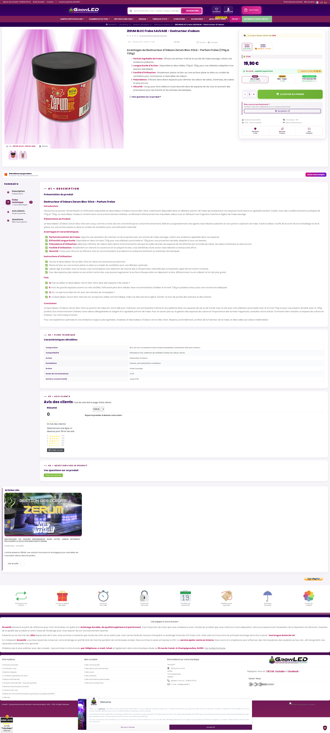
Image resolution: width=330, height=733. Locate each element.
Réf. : (130, 42)
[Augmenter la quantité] (254, 94)
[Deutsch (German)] (325, 2)
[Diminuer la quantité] (245, 94)
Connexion (310, 2)
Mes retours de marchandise (97, 668)
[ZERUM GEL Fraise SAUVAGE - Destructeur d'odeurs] (13, 155)
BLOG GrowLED (38, 2)
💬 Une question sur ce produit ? (145, 97)
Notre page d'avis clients (98, 402)
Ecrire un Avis (57, 450)
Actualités (20, 546)
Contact (50, 2)
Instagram (261, 684)
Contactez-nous (9, 668)
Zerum (45, 146)
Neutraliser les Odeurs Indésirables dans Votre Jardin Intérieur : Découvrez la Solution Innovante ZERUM (43, 540)
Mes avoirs (90, 672)
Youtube (257, 684)
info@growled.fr (183, 684)
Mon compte (90, 659)
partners (101, 709)
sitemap (6, 697)
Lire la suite (13, 563)
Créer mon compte (316, 174)
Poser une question (53, 475)
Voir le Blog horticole (214, 648)
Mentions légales (10, 672)
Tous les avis (79, 402)
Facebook (251, 684)
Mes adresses (91, 676)
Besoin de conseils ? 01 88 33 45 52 (17, 2)
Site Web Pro (282, 111)
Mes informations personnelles (98, 679)
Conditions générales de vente (15, 676)
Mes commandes (93, 665)
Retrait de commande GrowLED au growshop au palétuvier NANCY (29, 694)
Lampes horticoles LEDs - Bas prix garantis (20, 683)
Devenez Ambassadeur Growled (16, 687)
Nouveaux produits (10, 665)
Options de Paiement (11, 679)
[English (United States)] (321, 2)
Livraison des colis (10, 690)
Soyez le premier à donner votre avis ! (103, 415)
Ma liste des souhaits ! (294, 2)
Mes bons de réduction (95, 683)
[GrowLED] (84, 10)
